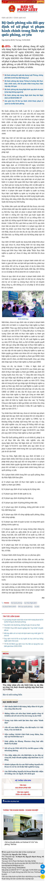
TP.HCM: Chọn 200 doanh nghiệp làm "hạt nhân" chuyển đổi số (23, 629)
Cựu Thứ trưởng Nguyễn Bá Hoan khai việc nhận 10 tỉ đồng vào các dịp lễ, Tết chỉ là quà (23, 772)
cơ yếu (37, 606)
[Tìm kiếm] (42, 877)
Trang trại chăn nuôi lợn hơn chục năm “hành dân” (23, 721)
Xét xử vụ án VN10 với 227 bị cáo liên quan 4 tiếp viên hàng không (23, 749)
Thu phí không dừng (10, 884)
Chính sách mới (20, 18)
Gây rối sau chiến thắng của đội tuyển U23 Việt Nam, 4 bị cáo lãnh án (23, 728)
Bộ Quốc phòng (16, 603)
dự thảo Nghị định (30, 603)
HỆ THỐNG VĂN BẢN (23, 780)
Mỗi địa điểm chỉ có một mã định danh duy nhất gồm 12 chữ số (23, 634)
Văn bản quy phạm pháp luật (23, 786)
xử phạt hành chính (9, 606)
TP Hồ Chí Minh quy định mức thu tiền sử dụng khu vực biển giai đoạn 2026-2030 (23, 645)
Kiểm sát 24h (7, 18)
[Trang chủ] (23, 9)
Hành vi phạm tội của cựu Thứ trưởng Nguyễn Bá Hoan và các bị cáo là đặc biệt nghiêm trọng (23, 765)
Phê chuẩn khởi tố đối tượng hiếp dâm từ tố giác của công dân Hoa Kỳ (23, 708)
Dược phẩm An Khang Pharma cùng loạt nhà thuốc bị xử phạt (23, 742)
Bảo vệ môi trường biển (12, 695)
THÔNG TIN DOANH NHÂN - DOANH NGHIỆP (20, 810)
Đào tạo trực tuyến (25, 884)
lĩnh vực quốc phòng (25, 606)
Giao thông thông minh (24, 882)
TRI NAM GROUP (8, 882)
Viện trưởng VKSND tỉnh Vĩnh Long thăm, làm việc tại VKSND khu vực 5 (23, 735)
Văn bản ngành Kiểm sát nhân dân (23, 793)
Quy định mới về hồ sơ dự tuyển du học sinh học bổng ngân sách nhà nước (23, 640)
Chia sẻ (42, 866)
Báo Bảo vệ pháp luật (11, 801)
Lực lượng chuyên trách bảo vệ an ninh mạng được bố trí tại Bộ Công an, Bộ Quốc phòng (23, 621)
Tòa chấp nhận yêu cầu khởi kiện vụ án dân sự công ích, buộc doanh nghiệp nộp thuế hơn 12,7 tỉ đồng (23, 687)
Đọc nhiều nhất (10, 702)
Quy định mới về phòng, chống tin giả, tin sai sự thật (22, 625)
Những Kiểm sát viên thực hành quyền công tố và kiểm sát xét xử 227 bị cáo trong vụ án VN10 (23, 714)
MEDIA (6, 654)
